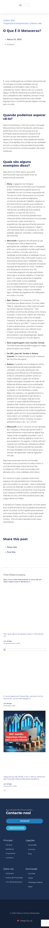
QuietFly (7, 20)
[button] (43, 7)
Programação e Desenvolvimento (16, 23)
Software (33, 23)
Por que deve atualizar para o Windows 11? (23, 635)
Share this (12, 547)
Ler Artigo (8, 641)
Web (40, 23)
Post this (11, 552)
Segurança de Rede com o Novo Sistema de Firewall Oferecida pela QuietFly (24, 777)
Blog (12, 20)
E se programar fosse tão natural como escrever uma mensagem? (23, 697)
